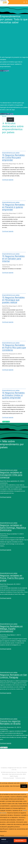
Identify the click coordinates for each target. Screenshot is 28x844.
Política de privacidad (8, 778)
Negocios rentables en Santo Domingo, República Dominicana (13, 527)
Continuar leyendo (7, 179)
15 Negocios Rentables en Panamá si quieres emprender (13, 207)
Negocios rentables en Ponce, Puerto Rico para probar (12, 578)
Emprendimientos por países (10, 152)
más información (15, 786)
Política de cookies (20, 778)
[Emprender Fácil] (4, 2)
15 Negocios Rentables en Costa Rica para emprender (13, 157)
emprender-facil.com (10, 772)
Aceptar (24, 786)
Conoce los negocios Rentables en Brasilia (10, 722)
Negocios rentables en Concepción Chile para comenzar (11, 475)
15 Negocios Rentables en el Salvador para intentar (13, 258)
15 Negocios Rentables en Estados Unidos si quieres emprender (13, 395)
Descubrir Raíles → (20, 840)
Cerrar (2, 835)
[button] (26, 2)
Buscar (10, 119)
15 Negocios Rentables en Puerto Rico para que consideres (14, 347)
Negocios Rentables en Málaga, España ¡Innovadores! (11, 629)
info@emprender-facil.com (14, 767)
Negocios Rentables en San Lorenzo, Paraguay (13, 676)
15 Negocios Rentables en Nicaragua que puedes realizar (13, 300)
